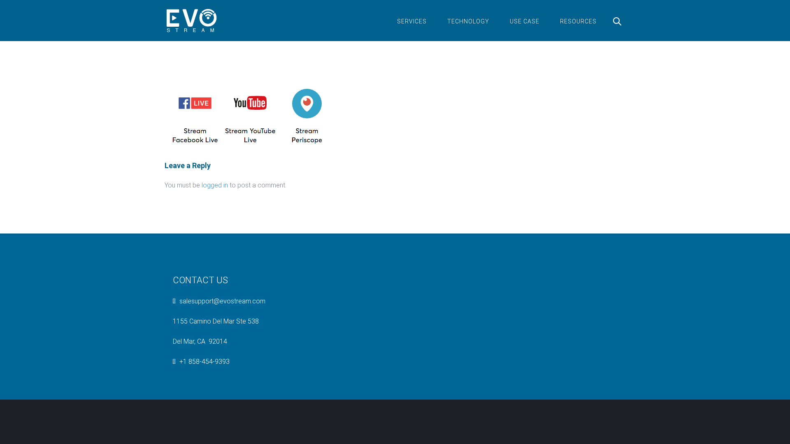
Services (412, 21)
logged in (215, 185)
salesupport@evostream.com (222, 301)
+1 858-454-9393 (204, 361)
